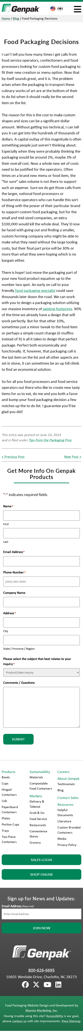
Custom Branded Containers (68, 830)
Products (8, 771)
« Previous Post (13, 456)
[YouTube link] (47, 985)
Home (6, 18)
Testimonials (66, 784)
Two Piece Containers (9, 839)
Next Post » (72, 456)
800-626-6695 (41, 970)
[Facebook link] (25, 985)
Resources (65, 804)
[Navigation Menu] (77, 9)
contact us (19, 1021)
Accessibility (54, 1016)
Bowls (6, 777)
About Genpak (68, 778)
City (5, 631)
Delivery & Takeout (37, 804)
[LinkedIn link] (58, 985)
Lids (4, 801)
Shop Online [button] (41, 874)
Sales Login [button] (41, 859)
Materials (36, 777)
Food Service (38, 819)
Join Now (41, 927)
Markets (36, 796)
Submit (18, 739)
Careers (63, 771)
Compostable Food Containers (41, 786)
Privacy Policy (66, 845)
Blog (16, 18)
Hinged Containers (9, 792)
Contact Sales (68, 797)
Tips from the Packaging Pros (50, 440)
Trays (5, 830)
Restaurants (38, 825)
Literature (64, 821)
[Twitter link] (36, 985)
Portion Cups (10, 824)
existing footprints (57, 308)
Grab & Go (37, 812)
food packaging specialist (35, 290)
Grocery (35, 842)
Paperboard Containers (10, 809)
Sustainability (40, 771)
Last (5, 542)
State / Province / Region (19, 649)
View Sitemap (71, 1021)
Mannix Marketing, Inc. (42, 1010)
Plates (6, 818)
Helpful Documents (65, 812)
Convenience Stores (38, 833)
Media (61, 838)
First (6, 524)
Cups (5, 783)
